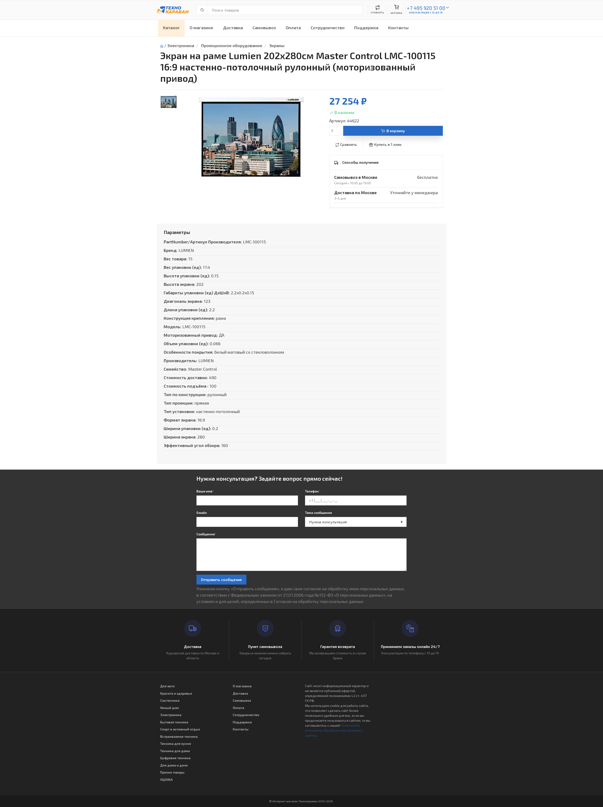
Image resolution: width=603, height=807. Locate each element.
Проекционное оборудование (231, 45)
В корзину (396, 130)
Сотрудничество (328, 27)
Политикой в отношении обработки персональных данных (334, 730)
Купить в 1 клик (387, 144)
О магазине (201, 27)
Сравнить (348, 144)
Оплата (293, 27)
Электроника (180, 45)
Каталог (171, 27)
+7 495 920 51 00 (426, 8)
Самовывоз (264, 27)
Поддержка (366, 27)
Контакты (398, 27)
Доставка (233, 27)
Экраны (277, 45)
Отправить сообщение (221, 579)
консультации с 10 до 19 (426, 12)
